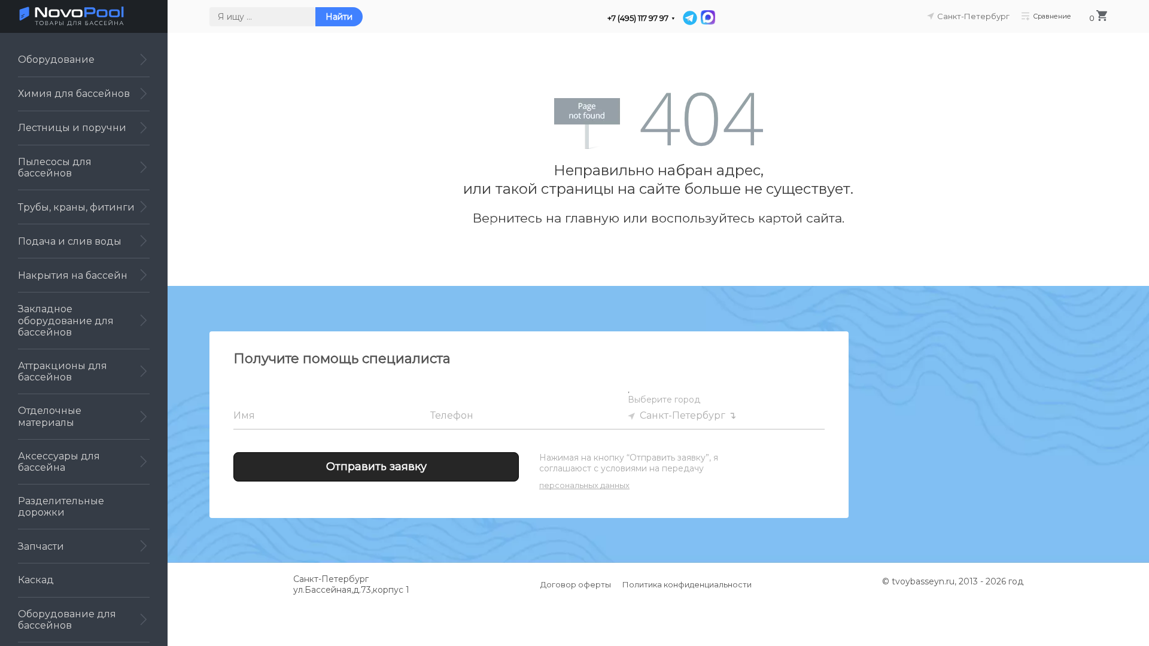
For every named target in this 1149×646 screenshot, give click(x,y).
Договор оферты (575, 584)
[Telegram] (690, 18)
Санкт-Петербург (682, 415)
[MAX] (707, 18)
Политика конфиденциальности (687, 584)
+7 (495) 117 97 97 (637, 18)
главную (592, 218)
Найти (339, 16)
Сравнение (1052, 16)
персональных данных (584, 485)
